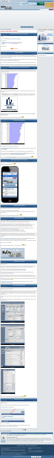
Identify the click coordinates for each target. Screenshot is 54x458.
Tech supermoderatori (9, 282)
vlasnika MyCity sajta (19, 454)
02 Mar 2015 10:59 (4, 68)
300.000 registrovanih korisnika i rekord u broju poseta (19, 67)
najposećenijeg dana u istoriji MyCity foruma (9, 148)
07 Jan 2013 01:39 (4, 219)
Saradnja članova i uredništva (19, 261)
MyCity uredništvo (45, 45)
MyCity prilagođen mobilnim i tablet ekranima (19, 159)
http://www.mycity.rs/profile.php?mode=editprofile (14, 38)
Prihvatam (33, 456)
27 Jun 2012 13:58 (4, 400)
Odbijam (39, 456)
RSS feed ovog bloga (42, 55)
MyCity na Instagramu (19, 52)
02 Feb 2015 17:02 (4, 121)
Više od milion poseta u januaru (19, 120)
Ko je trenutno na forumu (6, 433)
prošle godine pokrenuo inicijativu (9, 238)
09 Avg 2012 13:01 (4, 262)
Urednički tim (27, 445)
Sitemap (24, 445)
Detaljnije (44, 434)
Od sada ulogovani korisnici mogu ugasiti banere (19, 33)
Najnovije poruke (19, 445)
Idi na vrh (35, 35)
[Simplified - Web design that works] (41, 451)
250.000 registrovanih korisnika (19, 205)
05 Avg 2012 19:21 (4, 286)
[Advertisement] (27, 18)
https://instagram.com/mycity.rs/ (12, 59)
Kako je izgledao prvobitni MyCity (19, 285)
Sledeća (35, 429)
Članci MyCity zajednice (33, 445)
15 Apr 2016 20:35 (4, 35)
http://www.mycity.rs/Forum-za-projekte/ (20, 269)
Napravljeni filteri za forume (19, 399)
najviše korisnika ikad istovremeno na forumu (18, 154)
